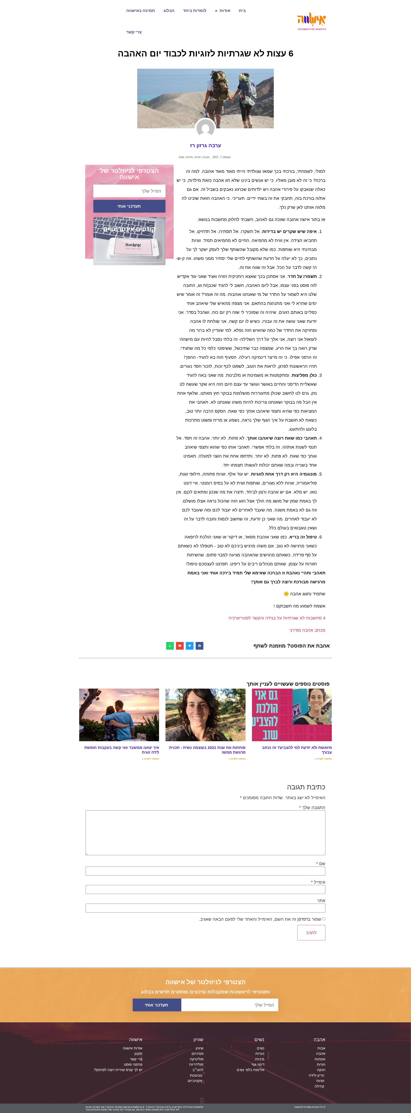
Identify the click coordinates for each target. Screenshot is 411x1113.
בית (242, 10)
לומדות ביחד (194, 10)
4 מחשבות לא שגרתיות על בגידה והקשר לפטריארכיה (277, 618)
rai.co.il (140, 1109)
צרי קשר (134, 32)
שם (320, 863)
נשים (181, 157)
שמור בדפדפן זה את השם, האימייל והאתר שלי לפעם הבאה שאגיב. (260, 919)
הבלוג (169, 10)
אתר (321, 900)
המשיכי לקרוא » (323, 758)
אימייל (318, 882)
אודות (225, 10)
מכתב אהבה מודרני (307, 630)
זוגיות (198, 157)
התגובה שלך (312, 807)
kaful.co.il (138, 1107)
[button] (199, 646)
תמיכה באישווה (140, 10)
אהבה (205, 157)
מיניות (189, 157)
